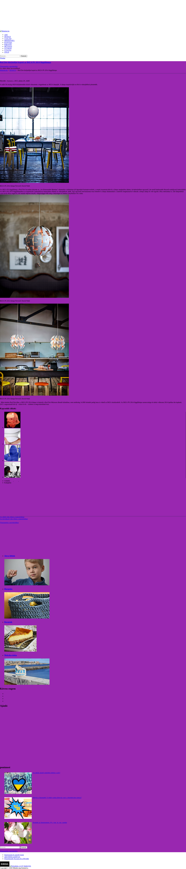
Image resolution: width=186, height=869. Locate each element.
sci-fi (20, 481)
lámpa (16, 481)
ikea (12, 481)
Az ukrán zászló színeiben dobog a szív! (46, 773)
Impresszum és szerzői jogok (14, 855)
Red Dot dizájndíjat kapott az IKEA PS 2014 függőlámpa (25, 62)
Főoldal (2, 58)
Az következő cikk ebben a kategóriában (14, 519)
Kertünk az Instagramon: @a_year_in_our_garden (50, 822)
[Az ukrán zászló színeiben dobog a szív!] (18, 783)
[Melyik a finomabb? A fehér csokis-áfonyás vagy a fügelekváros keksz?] (18, 808)
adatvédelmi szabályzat (12, 857)
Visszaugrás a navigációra (9, 66)
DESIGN (15, 483)
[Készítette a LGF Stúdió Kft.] (20, 866)
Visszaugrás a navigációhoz (9, 522)
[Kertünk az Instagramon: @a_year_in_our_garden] (18, 833)
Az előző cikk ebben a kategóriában (12, 517)
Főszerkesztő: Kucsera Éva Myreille (16, 859)
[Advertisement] (64, 15)
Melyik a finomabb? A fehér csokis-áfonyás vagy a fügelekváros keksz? (57, 798)
